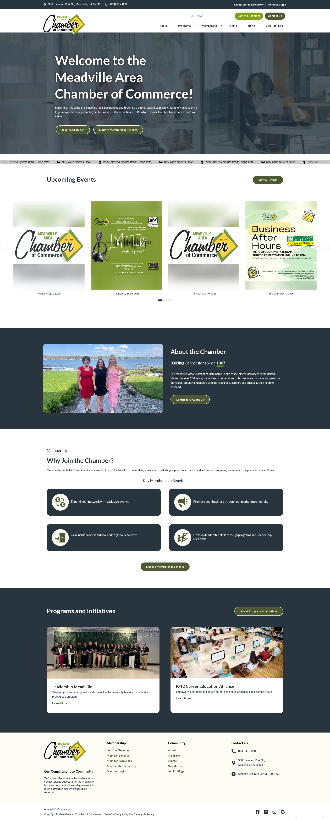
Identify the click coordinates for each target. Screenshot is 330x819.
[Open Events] (242, 26)
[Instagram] (274, 812)
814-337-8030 (247, 751)
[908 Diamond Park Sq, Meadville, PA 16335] (44, 4)
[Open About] (172, 26)
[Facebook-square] (258, 812)
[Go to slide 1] (160, 300)
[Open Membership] (222, 26)
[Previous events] (4, 246)
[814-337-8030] (234, 751)
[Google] (283, 812)
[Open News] (260, 26)
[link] (71, 4)
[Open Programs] (195, 26)
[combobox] (210, 16)
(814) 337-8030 (118, 4)
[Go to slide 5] (171, 300)
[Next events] (326, 246)
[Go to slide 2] (164, 300)
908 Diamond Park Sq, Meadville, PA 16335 (74, 4)
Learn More (59, 703)
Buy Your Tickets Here (64, 162)
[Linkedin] (266, 812)
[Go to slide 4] (168, 300)
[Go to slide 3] (166, 300)
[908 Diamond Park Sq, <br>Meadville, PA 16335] (234, 763)
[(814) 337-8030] (105, 4)
